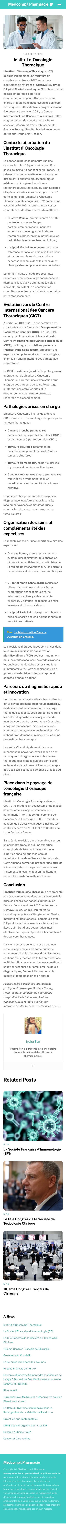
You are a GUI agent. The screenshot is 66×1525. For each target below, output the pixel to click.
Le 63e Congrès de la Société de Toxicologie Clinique (29, 1221)
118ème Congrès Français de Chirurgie (26, 1348)
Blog (6, 1144)
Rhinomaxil (10, 1390)
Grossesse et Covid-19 (16, 1355)
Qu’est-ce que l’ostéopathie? (20, 1418)
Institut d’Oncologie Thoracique (33, 62)
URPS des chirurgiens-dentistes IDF (25, 1425)
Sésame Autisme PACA (17, 1431)
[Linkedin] (33, 1065)
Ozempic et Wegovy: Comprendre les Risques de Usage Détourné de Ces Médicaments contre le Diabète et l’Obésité (32, 1379)
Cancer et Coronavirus (16, 1438)
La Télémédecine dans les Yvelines (24, 1361)
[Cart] (51, 4)
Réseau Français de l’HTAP (19, 1368)
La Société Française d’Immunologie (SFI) (28, 1331)
